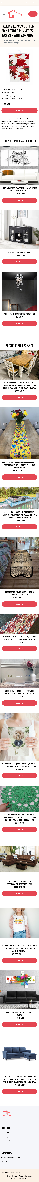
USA (5, 3)
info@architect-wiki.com (30, 3)
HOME (7, 1133)
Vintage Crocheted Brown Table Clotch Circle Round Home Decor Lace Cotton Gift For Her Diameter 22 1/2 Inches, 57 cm (19, 817)
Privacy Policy (16, 1178)
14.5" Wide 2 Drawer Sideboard (19, 252)
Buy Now (19, 110)
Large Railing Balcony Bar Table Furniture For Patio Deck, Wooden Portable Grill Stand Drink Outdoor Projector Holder (19, 515)
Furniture (14, 89)
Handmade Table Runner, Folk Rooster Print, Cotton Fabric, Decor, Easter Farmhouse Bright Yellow (19, 465)
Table (20, 89)
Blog (6, 1137)
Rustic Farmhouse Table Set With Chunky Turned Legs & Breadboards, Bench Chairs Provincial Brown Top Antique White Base (19, 385)
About (7, 1144)
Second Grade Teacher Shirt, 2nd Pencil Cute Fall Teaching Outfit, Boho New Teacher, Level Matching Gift (19, 948)
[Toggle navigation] (4, 14)
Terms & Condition (25, 1176)
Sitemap (25, 1178)
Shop (33, 14)
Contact (8, 1140)
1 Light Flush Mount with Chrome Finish (19, 314)
